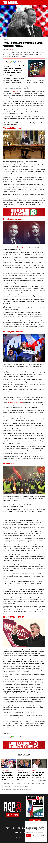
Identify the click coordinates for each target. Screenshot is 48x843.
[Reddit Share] (10, 62)
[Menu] (45, 2)
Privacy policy (38, 838)
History (8, 770)
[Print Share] (21, 62)
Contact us (7, 828)
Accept (28, 835)
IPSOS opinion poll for (15, 402)
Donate (24, 828)
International (22, 770)
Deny (34, 835)
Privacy (14, 828)
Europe (11, 49)
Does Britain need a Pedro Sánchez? (38, 773)
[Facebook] (16, 837)
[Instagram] (22, 837)
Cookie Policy (33, 838)
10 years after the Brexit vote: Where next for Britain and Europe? (7, 775)
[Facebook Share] (4, 62)
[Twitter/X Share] (7, 62)
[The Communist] (11, 3)
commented (15, 91)
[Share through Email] (18, 62)
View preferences (41, 835)
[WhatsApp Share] (12, 62)
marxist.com (18, 832)
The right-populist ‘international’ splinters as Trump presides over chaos (24, 775)
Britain (2, 770)
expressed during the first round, (20, 247)
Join (19, 828)
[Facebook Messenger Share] (15, 62)
